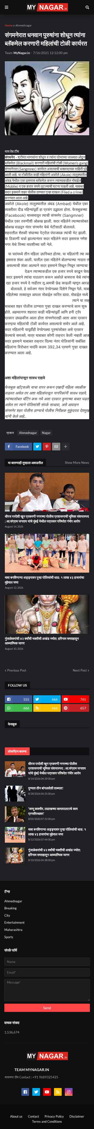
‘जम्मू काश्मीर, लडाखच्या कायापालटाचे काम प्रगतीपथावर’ (53, 811)
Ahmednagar (23, 25)
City (7, 915)
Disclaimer (76, 1116)
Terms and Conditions (47, 1121)
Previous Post (16, 670)
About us (16, 1116)
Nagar (46, 433)
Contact (33, 1116)
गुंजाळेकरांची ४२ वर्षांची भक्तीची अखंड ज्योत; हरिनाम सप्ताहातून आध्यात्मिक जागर (42, 640)
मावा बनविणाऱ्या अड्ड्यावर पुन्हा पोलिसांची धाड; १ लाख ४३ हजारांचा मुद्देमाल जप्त (44, 579)
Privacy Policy (54, 1116)
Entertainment (14, 922)
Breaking (10, 908)
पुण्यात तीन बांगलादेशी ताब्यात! (45, 788)
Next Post (80, 670)
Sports (8, 937)
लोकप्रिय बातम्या (17, 751)
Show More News (77, 462)
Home (9, 25)
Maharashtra (13, 930)
